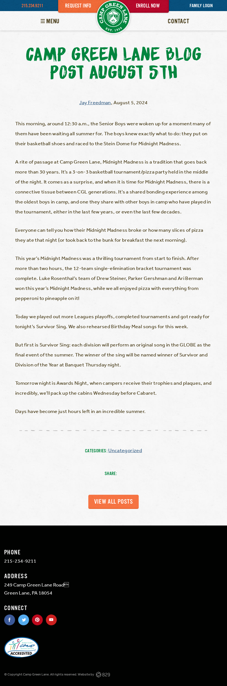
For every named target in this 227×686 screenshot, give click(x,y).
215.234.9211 (32, 6)
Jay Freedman (95, 102)
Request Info (78, 6)
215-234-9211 (20, 561)
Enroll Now (148, 6)
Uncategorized (125, 450)
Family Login (201, 6)
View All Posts (113, 502)
